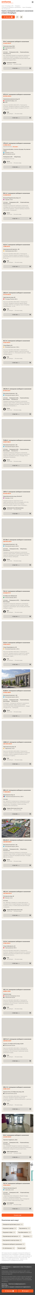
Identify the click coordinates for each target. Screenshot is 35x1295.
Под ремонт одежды (9, 1228)
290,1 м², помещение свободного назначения (17, 790)
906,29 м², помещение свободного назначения (17, 840)
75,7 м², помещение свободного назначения (16, 1183)
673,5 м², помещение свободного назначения (17, 94)
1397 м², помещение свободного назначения (16, 491)
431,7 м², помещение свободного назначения (17, 989)
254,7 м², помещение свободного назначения (17, 1087)
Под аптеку (27, 1236)
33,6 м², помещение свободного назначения (16, 642)
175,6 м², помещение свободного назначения (17, 143)
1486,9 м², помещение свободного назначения (17, 742)
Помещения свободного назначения (13, 1244)
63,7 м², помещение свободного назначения (16, 340)
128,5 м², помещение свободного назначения (17, 292)
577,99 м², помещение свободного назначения (17, 539)
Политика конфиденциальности (16, 1284)
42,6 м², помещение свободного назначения (16, 244)
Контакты (4, 1284)
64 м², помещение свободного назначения (16, 1135)
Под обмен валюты (24, 1232)
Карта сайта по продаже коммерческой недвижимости (16, 1286)
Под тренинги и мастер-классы (12, 1240)
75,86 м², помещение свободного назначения (17, 440)
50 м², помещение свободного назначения (16, 41)
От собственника (8, 1248)
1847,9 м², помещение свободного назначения (17, 1039)
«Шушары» (15, 146)
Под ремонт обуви (9, 1232)
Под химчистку (24, 1228)
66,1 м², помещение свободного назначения (16, 193)
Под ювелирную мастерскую (11, 1236)
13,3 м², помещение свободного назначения (16, 941)
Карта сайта (5, 1285)
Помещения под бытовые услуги (13, 1224)
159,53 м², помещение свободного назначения (17, 389)
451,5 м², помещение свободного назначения (17, 891)
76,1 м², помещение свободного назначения (16, 591)
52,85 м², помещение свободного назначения (17, 690)
